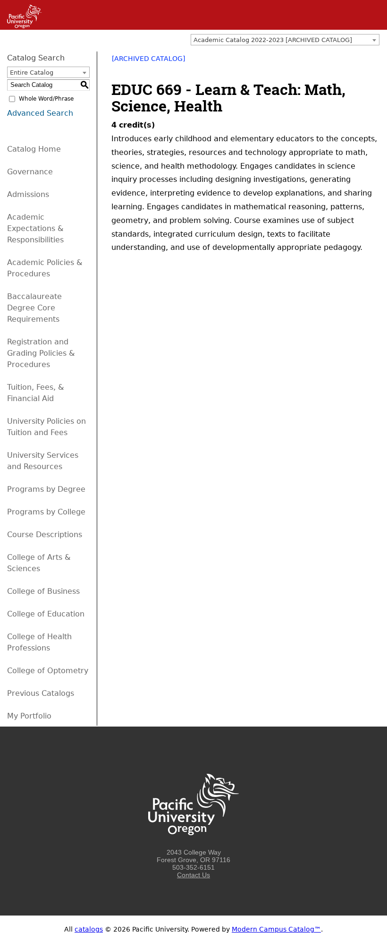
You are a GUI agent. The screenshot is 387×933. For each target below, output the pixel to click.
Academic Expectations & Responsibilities (35, 228)
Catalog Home (34, 149)
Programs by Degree (46, 489)
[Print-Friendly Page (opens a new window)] (361, 62)
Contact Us (193, 875)
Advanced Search (40, 113)
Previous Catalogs (40, 693)
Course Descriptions (44, 534)
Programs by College (46, 511)
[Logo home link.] (193, 844)
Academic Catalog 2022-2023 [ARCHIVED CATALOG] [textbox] (273, 39)
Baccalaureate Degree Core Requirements (34, 308)
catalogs (89, 929)
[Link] (21, 26)
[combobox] (285, 39)
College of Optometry (47, 670)
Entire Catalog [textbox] (31, 72)
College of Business (43, 591)
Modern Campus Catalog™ (276, 929)
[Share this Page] (349, 62)
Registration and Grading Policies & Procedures (41, 353)
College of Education (45, 613)
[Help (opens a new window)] (374, 62)
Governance (30, 171)
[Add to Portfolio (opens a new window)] (337, 62)
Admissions (28, 194)
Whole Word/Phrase (46, 98)
